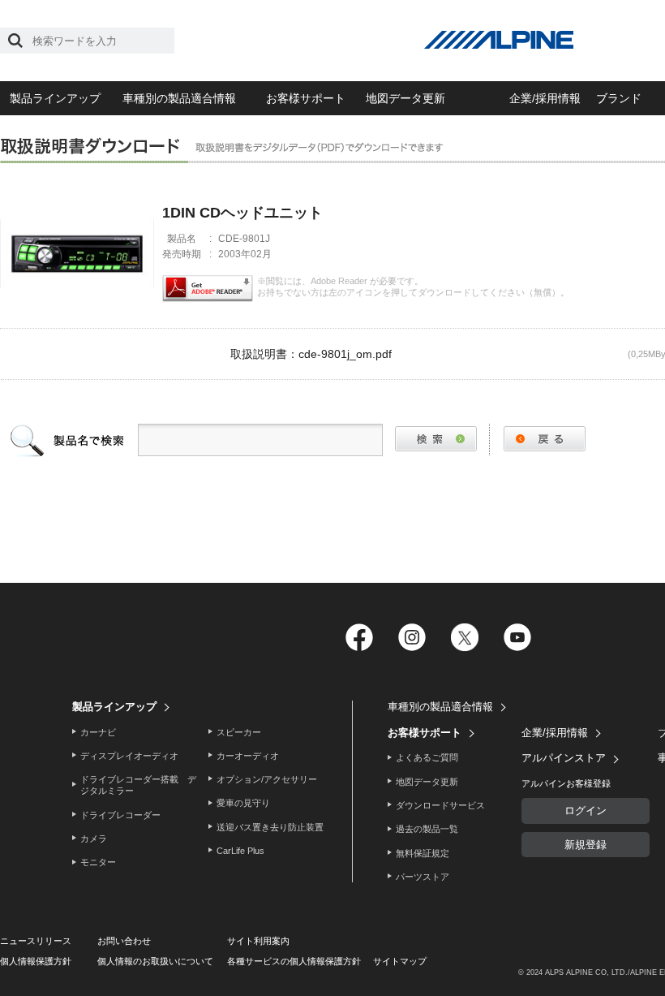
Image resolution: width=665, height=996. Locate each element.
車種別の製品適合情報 (179, 98)
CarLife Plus (240, 851)
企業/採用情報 (545, 98)
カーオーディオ (248, 756)
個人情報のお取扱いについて (155, 961)
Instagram (411, 637)
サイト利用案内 (258, 941)
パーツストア (422, 877)
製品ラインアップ (55, 98)
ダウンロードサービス (440, 805)
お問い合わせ (124, 941)
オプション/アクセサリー (267, 779)
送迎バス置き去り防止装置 (270, 827)
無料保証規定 (422, 853)
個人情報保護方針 (35, 961)
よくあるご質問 (427, 757)
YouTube (517, 637)
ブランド (618, 98)
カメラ (93, 838)
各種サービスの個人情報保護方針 (294, 961)
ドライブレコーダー (120, 815)
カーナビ (98, 732)
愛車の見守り (243, 803)
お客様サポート (305, 98)
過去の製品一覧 (427, 829)
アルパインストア (563, 758)
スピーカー (239, 732)
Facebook (359, 637)
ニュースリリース (35, 941)
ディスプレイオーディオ (129, 756)
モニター (98, 862)
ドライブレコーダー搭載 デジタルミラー (138, 785)
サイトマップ (400, 961)
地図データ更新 (405, 98)
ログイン (585, 810)
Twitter (464, 637)
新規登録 (585, 845)
